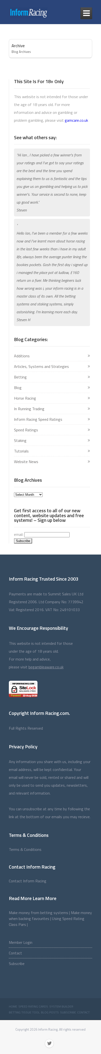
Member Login (20, 942)
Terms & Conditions (25, 849)
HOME (13, 1006)
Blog (18, 388)
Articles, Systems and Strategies (41, 366)
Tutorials (21, 451)
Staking (20, 440)
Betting (20, 377)
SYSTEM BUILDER (61, 1006)
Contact (15, 953)
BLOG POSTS (50, 1012)
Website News (26, 462)
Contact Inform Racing (27, 881)
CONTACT (83, 1012)
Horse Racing (25, 398)
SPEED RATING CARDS (33, 1006)
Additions (22, 356)
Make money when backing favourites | (50, 915)
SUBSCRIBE (68, 1012)
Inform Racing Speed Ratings (38, 419)
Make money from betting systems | (40, 913)
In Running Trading (29, 409)
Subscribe (17, 963)
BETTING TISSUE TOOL (24, 1012)
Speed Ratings (26, 430)
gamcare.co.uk (76, 120)
